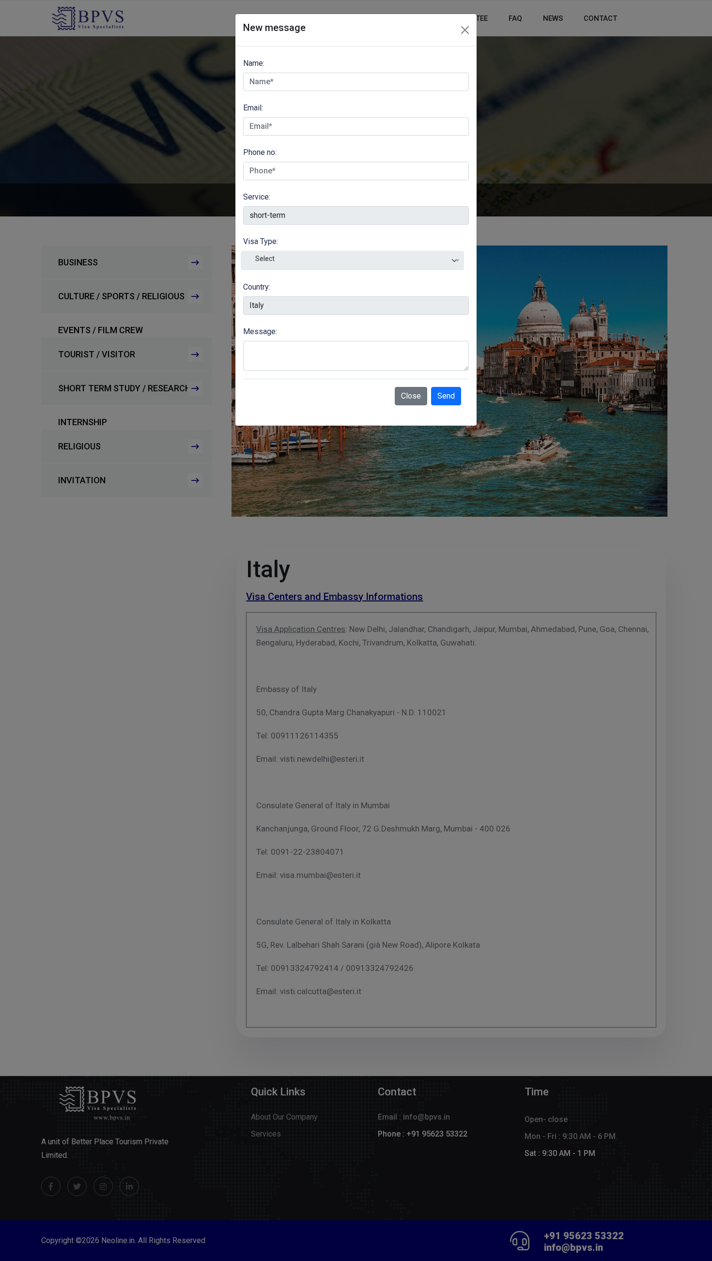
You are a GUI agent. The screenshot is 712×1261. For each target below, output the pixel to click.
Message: (260, 331)
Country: (256, 287)
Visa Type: (260, 241)
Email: (253, 107)
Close (411, 395)
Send (446, 395)
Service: (256, 196)
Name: (253, 63)
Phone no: (260, 152)
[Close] (465, 30)
